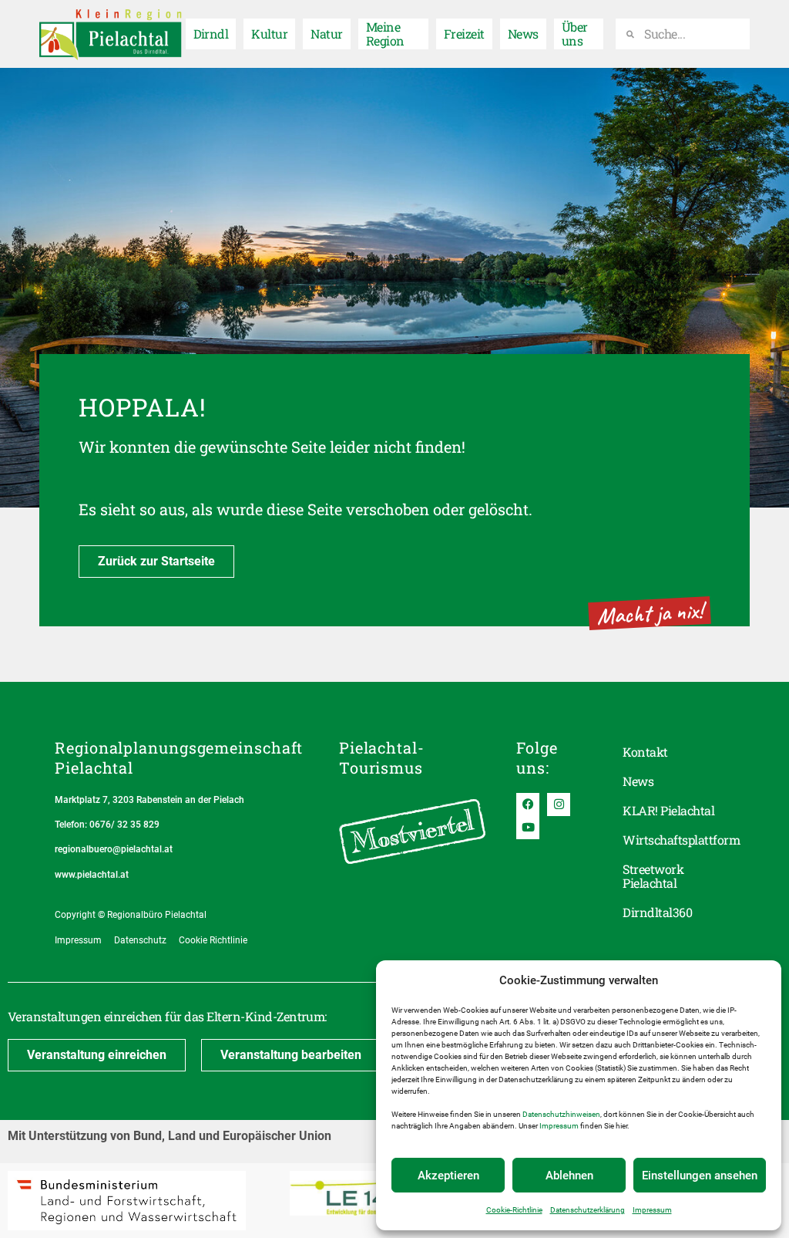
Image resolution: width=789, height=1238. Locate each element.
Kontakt (645, 752)
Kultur (269, 33)
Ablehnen (569, 1175)
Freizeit (464, 33)
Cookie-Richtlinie (514, 1210)
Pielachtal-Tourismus (382, 757)
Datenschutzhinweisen (561, 1114)
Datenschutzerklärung (587, 1210)
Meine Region (385, 34)
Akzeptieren (448, 1175)
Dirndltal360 (657, 912)
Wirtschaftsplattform (678, 840)
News (523, 33)
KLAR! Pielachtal (668, 810)
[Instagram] (558, 804)
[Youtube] (527, 827)
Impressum (559, 1126)
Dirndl (211, 33)
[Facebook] (527, 804)
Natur (326, 33)
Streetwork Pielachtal (653, 876)
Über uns (575, 34)
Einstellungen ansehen (699, 1175)
